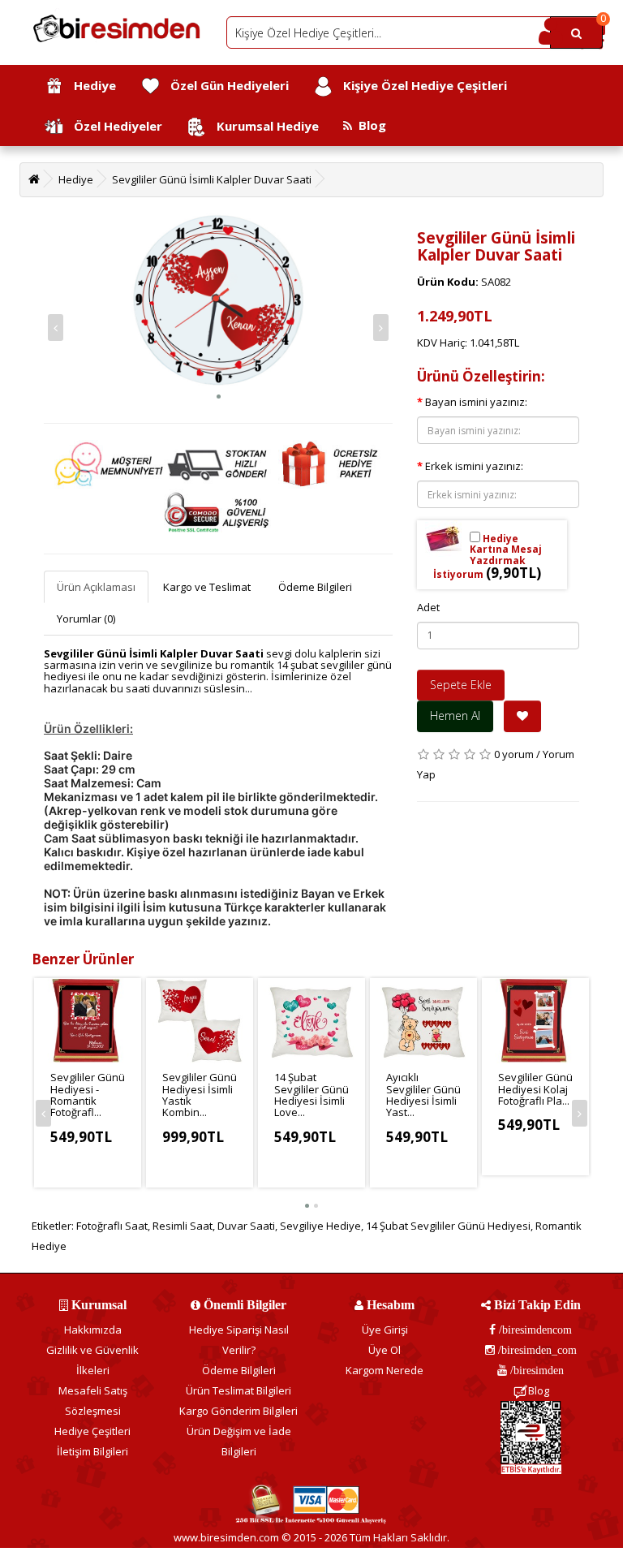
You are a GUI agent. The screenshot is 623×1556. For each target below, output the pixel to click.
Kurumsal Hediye (263, 126)
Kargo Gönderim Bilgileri (238, 1410)
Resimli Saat (183, 1225)
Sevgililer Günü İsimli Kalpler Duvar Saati (212, 179)
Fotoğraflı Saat (112, 1225)
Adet (428, 607)
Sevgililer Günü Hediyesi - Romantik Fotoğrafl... (87, 1094)
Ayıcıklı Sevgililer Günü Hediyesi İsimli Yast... (423, 1094)
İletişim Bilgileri (92, 1451)
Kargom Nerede (384, 1370)
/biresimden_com (536, 1350)
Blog (369, 125)
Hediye (90, 85)
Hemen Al (455, 715)
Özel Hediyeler (113, 126)
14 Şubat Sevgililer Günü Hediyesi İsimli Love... (311, 1094)
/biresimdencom (534, 1329)
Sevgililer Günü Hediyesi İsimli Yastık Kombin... (199, 1094)
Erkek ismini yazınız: (474, 466)
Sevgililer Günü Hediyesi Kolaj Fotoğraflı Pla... (535, 1089)
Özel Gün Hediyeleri (225, 85)
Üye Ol (384, 1350)
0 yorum (514, 754)
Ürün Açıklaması (96, 587)
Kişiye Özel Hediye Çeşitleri (420, 85)
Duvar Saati (246, 1225)
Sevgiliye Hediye (320, 1225)
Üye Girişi (385, 1329)
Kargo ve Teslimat (207, 587)
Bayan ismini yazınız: (476, 401)
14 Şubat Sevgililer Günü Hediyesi (448, 1225)
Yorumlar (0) (86, 618)
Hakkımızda (93, 1329)
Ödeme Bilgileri (315, 587)
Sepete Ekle (461, 684)
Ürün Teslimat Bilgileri (238, 1390)
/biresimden (535, 1370)
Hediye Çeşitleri (92, 1431)
